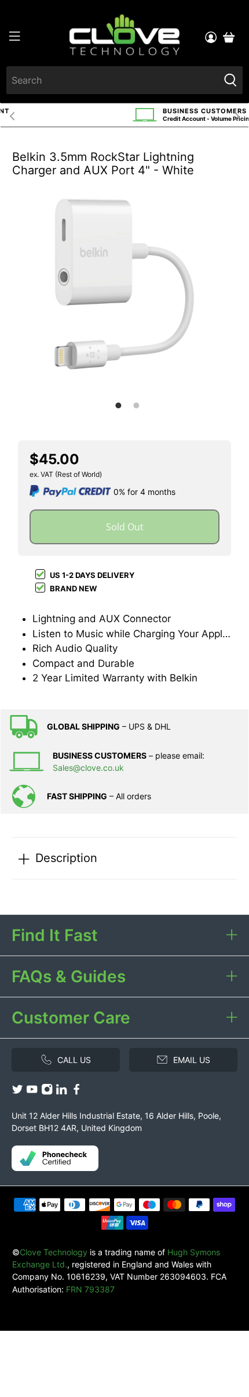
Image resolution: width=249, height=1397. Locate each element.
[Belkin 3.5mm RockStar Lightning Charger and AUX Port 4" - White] (124, 284)
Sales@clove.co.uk (88, 768)
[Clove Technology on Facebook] (76, 1092)
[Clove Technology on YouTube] (32, 1092)
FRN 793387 (90, 1289)
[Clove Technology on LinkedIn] (61, 1092)
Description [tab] (66, 857)
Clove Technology (53, 1252)
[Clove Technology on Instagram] (47, 1092)
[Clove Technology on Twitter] (17, 1092)
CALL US (74, 1060)
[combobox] (112, 80)
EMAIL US (191, 1060)
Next (237, 115)
